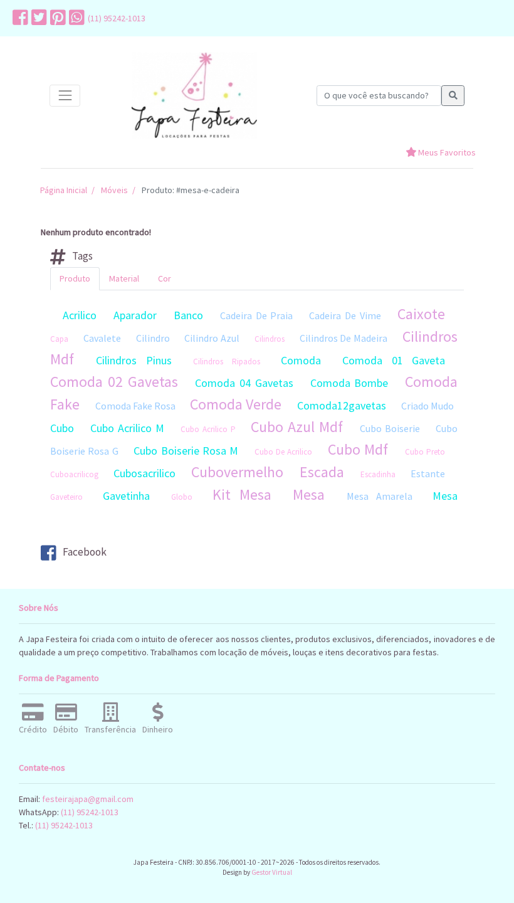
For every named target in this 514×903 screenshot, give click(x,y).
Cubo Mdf (358, 449)
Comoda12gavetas (341, 405)
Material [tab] (124, 278)
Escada (322, 472)
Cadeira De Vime (345, 315)
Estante (428, 473)
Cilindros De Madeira (344, 338)
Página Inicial (63, 190)
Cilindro (153, 338)
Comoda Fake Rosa (135, 405)
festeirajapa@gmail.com (88, 799)
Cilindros (269, 339)
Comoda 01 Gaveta (393, 360)
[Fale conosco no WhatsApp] (75, 18)
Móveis (114, 190)
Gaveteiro (66, 497)
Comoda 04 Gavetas (244, 383)
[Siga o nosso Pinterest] (56, 18)
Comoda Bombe (349, 383)
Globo (181, 497)
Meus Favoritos (446, 152)
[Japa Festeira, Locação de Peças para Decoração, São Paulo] (194, 96)
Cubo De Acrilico (283, 451)
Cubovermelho (237, 472)
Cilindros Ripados (226, 361)
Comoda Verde (235, 404)
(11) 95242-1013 (116, 18)
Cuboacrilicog (74, 474)
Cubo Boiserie (390, 428)
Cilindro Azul (211, 338)
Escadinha (378, 474)
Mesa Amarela (379, 496)
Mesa (309, 494)
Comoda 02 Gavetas (114, 381)
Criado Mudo (427, 405)
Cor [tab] (164, 278)
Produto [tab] (75, 278)
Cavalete (102, 338)
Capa (59, 339)
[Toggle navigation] (65, 96)
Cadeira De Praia (256, 315)
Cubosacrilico (144, 473)
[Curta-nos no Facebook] (18, 18)
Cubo (62, 428)
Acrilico (80, 315)
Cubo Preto (425, 451)
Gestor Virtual (271, 872)
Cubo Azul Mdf (297, 426)
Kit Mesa (241, 494)
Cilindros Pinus (133, 360)
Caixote (421, 314)
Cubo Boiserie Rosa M (186, 450)
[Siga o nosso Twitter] (37, 18)
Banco (188, 315)
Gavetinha (126, 495)
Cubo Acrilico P (208, 429)
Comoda (301, 360)
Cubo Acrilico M (127, 428)
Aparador (135, 315)
